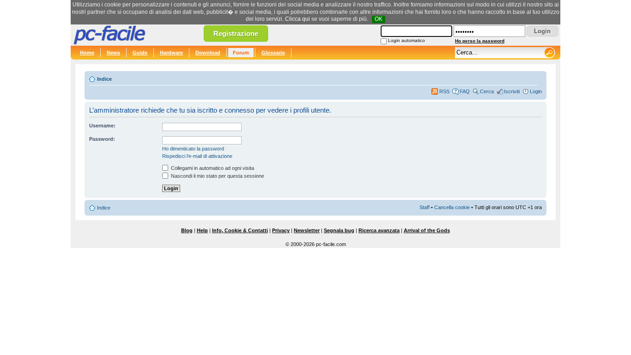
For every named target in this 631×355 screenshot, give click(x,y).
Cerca (487, 91)
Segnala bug (339, 230)
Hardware (171, 52)
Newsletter (307, 230)
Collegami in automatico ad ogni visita (212, 168)
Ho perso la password (479, 40)
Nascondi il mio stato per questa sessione (217, 176)
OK (378, 19)
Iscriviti (512, 91)
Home (87, 52)
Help (202, 230)
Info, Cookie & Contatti (240, 230)
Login (536, 91)
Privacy (281, 230)
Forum (241, 52)
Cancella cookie (452, 207)
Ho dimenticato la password (193, 148)
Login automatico (406, 40)
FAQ (465, 91)
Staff (424, 207)
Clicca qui (297, 19)
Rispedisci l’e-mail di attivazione (197, 156)
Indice (104, 79)
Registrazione (235, 33)
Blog (187, 230)
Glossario (273, 52)
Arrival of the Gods (427, 230)
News (113, 52)
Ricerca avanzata (379, 230)
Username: (102, 125)
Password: (102, 139)
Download (207, 52)
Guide (140, 52)
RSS (444, 91)
